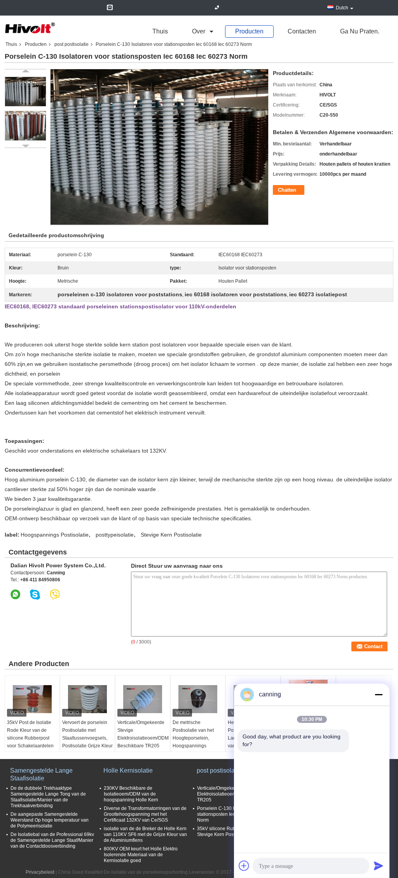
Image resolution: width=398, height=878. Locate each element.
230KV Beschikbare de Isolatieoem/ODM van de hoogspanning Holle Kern (131, 794)
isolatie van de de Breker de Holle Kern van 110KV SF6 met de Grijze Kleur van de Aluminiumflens (145, 834)
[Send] (378, 865)
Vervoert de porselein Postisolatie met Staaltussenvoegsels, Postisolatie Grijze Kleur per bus (87, 738)
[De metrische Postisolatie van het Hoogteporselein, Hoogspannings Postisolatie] (198, 699)
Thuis (160, 31)
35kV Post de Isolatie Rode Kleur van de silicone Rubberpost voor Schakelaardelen (30, 734)
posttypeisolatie (115, 535)
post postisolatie (71, 44)
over (198, 31)
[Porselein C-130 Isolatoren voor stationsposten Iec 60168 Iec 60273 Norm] (25, 91)
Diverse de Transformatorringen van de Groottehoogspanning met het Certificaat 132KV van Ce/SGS (145, 814)
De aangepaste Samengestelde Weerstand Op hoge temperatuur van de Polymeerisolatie (49, 820)
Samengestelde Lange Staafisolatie (41, 774)
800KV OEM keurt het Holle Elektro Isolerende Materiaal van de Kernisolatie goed (141, 854)
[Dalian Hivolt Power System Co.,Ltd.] (30, 28)
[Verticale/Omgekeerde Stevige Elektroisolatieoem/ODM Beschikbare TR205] (142, 699)
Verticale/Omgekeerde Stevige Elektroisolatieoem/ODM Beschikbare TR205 (143, 734)
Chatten (287, 190)
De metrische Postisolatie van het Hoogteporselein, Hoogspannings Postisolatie (193, 738)
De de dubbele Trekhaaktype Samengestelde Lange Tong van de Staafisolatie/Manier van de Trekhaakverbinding (48, 796)
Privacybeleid (40, 872)
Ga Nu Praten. (359, 31)
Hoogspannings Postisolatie (55, 535)
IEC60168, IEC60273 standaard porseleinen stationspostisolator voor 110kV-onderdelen (120, 306)
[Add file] (244, 865)
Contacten (302, 31)
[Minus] (378, 694)
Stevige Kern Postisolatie (171, 535)
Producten (249, 31)
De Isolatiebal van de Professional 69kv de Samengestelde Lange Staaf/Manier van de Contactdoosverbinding (52, 840)
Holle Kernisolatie (128, 770)
